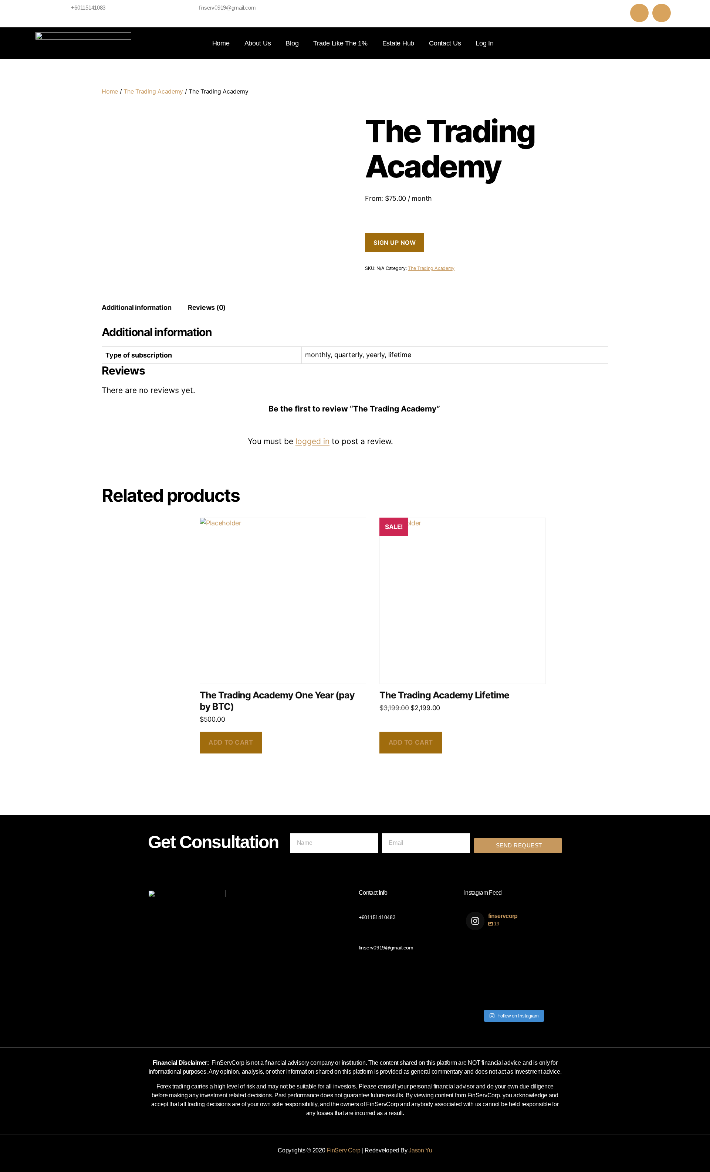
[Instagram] (661, 13)
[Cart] (655, 43)
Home (221, 43)
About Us (257, 43)
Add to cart (231, 742)
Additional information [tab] (136, 307)
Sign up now (394, 242)
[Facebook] (639, 13)
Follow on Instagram (518, 1016)
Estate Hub (398, 43)
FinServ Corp (344, 1150)
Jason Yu (420, 1150)
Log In (484, 43)
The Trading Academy (153, 91)
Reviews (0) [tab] (207, 307)
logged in (312, 441)
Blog (291, 43)
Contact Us (445, 43)
